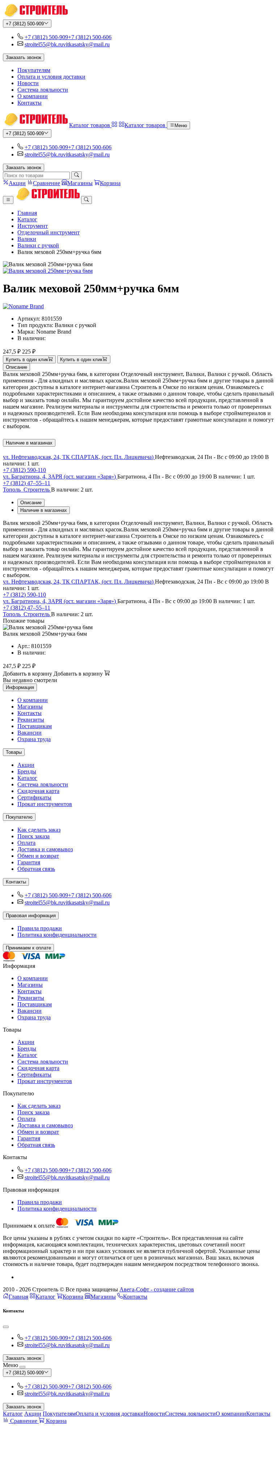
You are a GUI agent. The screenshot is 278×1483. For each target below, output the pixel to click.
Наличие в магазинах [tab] (43, 510)
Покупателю (19, 817)
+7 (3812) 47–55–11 (26, 483)
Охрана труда (34, 739)
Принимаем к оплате (28, 948)
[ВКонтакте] (20, 1277)
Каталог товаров (90, 125)
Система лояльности (42, 90)
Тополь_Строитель (27, 489)
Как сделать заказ (38, 830)
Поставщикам (34, 726)
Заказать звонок (23, 57)
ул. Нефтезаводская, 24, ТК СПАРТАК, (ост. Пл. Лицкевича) (79, 457)
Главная (27, 213)
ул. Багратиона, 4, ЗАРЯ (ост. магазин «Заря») (60, 476)
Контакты (29, 103)
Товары (14, 752)
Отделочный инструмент (48, 232)
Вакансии (29, 733)
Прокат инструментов (44, 804)
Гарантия (28, 862)
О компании (32, 96)
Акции (25, 765)
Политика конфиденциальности (57, 935)
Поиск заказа (33, 836)
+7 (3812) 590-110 (24, 470)
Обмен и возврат (38, 856)
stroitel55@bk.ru (44, 44)
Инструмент (32, 226)
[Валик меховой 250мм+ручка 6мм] (139, 271)
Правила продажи (39, 928)
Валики (26, 239)
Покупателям (33, 70)
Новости (28, 83)
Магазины (30, 706)
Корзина (73, 1297)
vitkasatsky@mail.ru (86, 44)
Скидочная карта (38, 791)
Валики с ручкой (38, 245)
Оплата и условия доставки (51, 77)
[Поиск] (76, 175)
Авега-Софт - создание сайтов (156, 1289)
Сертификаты (34, 797)
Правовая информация (31, 915)
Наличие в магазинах (29, 443)
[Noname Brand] (23, 306)
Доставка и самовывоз (45, 849)
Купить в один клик (27, 359)
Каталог (27, 219)
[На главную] (35, 16)
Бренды (26, 771)
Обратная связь (36, 869)
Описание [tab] (31, 502)
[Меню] (8, 200)
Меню (180, 125)
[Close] (6, 1327)
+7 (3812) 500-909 (25, 23)
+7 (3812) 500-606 (89, 37)
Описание (16, 367)
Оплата (26, 843)
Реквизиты (30, 720)
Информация (20, 687)
